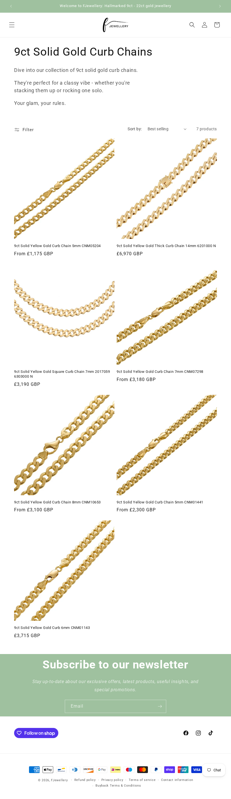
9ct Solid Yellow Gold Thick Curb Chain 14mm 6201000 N (166, 246)
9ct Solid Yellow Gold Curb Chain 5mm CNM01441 (160, 502)
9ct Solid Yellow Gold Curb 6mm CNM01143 (52, 628)
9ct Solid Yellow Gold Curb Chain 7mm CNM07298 (160, 371)
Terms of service (142, 780)
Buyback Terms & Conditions (118, 785)
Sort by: (135, 129)
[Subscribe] (160, 706)
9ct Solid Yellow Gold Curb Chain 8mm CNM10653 (57, 502)
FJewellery (59, 780)
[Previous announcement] (11, 6)
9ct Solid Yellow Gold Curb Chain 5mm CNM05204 (57, 246)
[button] (12, 25)
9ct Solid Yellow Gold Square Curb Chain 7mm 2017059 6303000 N (62, 373)
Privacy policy (112, 780)
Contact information (177, 780)
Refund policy (85, 780)
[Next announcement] (220, 6)
